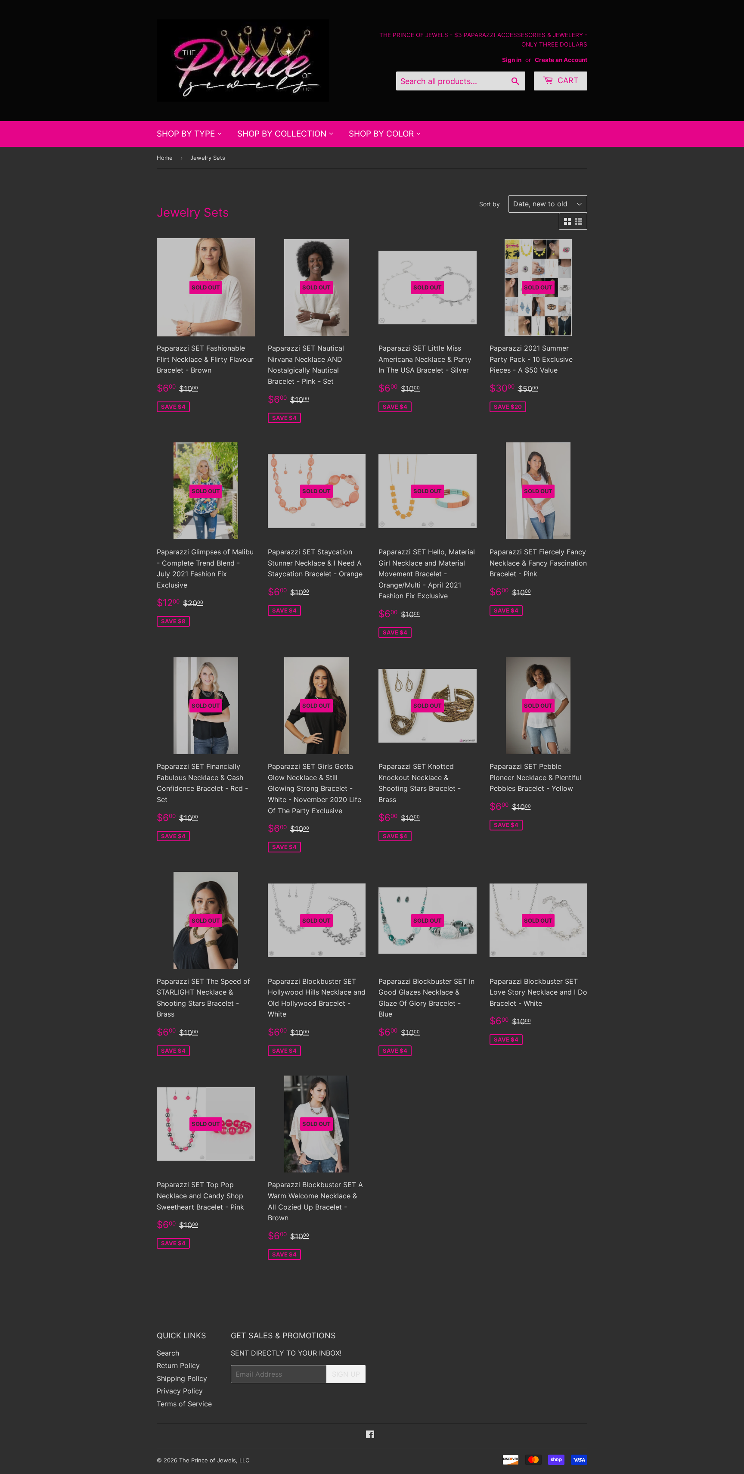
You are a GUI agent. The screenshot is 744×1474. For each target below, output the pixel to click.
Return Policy (178, 1365)
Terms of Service (184, 1403)
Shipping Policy (182, 1378)
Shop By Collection (283, 134)
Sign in (511, 59)
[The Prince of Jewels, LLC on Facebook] (370, 1435)
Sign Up (346, 1374)
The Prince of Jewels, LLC (214, 1460)
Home (165, 157)
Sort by (489, 204)
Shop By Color (382, 134)
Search (168, 1353)
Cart (567, 80)
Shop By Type (187, 134)
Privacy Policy (180, 1391)
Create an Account (561, 59)
